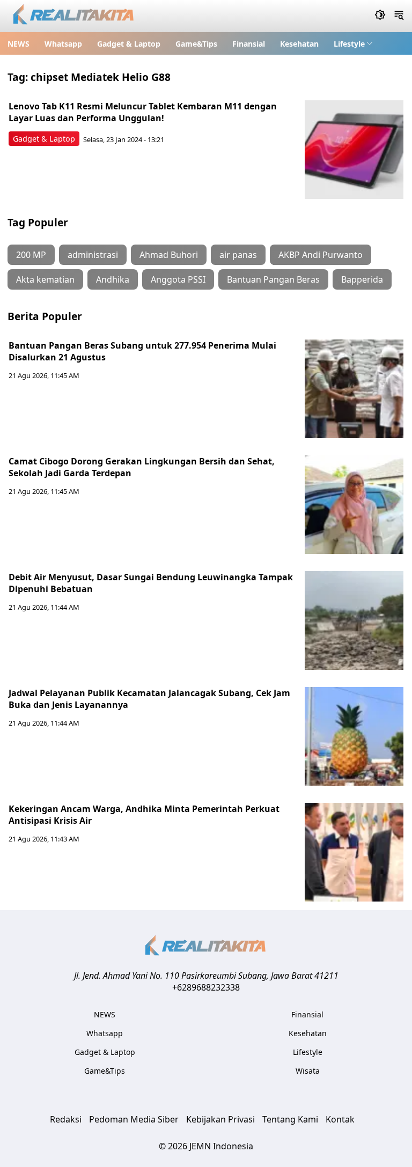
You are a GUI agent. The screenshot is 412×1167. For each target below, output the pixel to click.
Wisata (308, 1071)
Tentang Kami (290, 1119)
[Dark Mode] (380, 16)
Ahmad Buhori (168, 255)
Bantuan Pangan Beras (273, 279)
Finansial (248, 44)
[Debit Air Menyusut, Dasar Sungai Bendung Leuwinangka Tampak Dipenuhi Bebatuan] (354, 620)
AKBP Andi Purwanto (320, 255)
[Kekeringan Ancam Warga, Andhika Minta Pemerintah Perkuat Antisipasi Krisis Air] (354, 852)
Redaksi (66, 1119)
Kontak (340, 1119)
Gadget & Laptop (128, 44)
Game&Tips (196, 44)
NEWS (19, 44)
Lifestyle (349, 44)
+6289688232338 (206, 987)
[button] (353, 43)
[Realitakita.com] (74, 16)
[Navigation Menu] (398, 16)
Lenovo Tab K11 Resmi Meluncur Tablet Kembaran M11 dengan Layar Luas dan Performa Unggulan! (143, 112)
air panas (238, 255)
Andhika (112, 279)
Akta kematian (45, 279)
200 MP (31, 255)
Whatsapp (63, 44)
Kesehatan (299, 44)
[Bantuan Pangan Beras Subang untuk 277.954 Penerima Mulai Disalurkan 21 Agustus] (354, 388)
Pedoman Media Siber (134, 1119)
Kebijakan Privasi (220, 1119)
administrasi (93, 255)
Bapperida (362, 279)
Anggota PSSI (178, 279)
